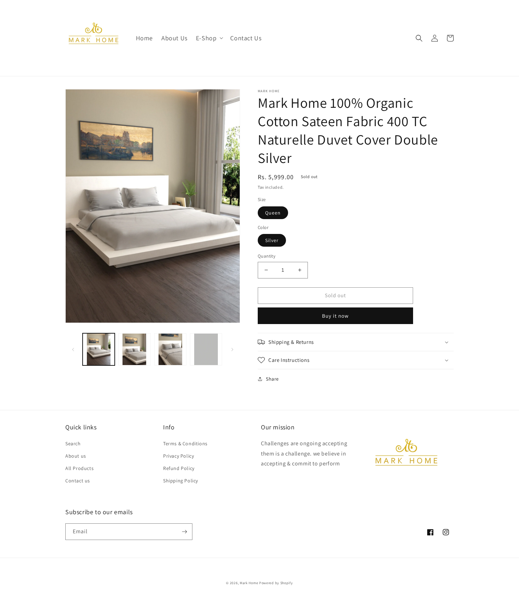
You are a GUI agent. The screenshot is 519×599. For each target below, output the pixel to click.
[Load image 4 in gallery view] (206, 349)
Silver (272, 240)
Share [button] (272, 379)
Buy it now (335, 315)
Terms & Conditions (185, 443)
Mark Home (249, 583)
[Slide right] (232, 349)
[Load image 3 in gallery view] (170, 349)
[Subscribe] (184, 531)
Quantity (266, 256)
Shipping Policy (180, 480)
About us (75, 456)
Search (73, 443)
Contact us (77, 480)
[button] (209, 38)
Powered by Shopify (276, 583)
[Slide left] (73, 349)
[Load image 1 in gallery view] (99, 349)
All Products (79, 468)
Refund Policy (179, 468)
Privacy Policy (178, 456)
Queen (273, 213)
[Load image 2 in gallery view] (134, 349)
